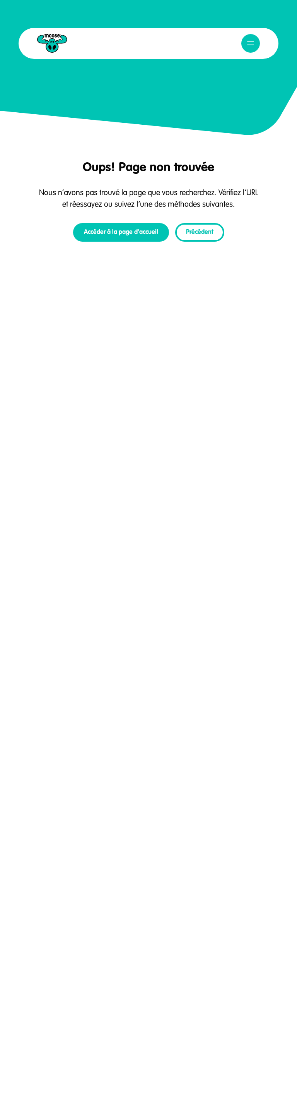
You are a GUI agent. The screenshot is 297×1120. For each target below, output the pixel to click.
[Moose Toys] (52, 43)
